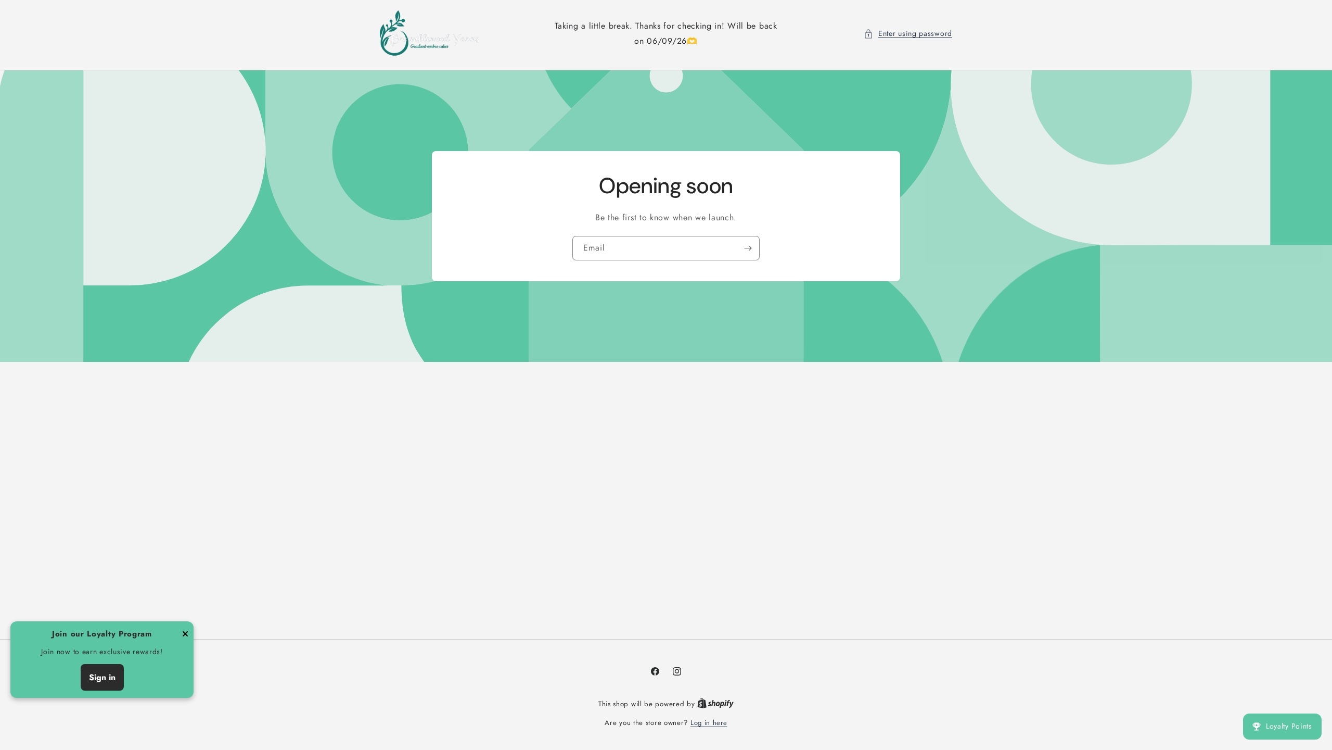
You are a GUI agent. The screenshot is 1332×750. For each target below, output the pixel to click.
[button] (908, 33)
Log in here (708, 723)
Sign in (102, 677)
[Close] (185, 635)
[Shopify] (715, 704)
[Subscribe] (747, 248)
